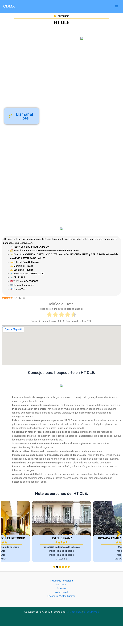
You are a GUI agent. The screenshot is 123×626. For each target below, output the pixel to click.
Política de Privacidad (61, 580)
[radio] (49, 315)
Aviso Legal (61, 592)
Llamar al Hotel (24, 116)
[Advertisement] (61, 79)
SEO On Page (74, 612)
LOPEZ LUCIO (63, 16)
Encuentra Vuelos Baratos (61, 596)
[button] (118, 533)
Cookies (61, 588)
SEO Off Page (91, 612)
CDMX (9, 6)
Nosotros (61, 584)
